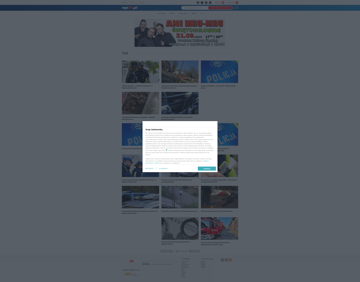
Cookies (156, 163)
